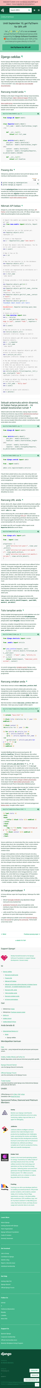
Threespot (5, 1371)
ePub (23, 1094)
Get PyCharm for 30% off (20, 47)
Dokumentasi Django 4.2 (10, 1031)
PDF (19, 1094)
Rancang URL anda (11, 990)
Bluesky (3, 1312)
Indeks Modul (11, 1057)
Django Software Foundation (10, 1232)
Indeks (3, 1057)
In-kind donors (7, 1362)
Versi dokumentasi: (31, 1380)
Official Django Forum (8, 1073)
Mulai (4, 934)
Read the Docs (15, 1096)
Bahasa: (35, 1375)
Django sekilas (7, 971)
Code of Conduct (6, 1235)
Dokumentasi (7, 16)
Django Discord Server (9, 1065)
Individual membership (8, 1266)
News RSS (4, 1318)
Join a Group (5, 1253)
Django (2, 10)
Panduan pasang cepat (31, 934)
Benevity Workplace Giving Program (12, 1343)
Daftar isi (6, 1015)
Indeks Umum (7, 1018)
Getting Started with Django (9, 1225)
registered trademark (13, 1384)
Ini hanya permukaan (11, 999)
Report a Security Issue (8, 1263)
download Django (31, 917)
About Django (5, 1222)
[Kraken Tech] (4, 1160)
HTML (15, 1094)
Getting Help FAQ (6, 1281)
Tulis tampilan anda (11, 993)
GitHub (3, 1302)
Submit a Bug (5, 1260)
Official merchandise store (9, 1340)
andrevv (5, 1376)
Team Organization (7, 1229)
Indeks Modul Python (9, 1022)
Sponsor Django (6, 1333)
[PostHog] (4, 1190)
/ (34, 180)
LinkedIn (3, 1315)
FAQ (2, 1047)
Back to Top (21, 940)
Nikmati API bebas (10, 981)
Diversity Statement (7, 1238)
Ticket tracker (5, 1081)
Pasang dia (8, 978)
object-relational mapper (20, 98)
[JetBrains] (4, 1133)
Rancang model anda (11, 975)
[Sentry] (4, 1115)
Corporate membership (8, 1337)
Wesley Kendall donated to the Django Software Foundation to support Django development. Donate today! (23, 958)
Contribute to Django (7, 1256)
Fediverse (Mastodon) (8, 1309)
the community (23, 920)
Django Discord (5, 1284)
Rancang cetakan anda (12, 996)
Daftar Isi (21, 1057)
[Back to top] (37, 1384)
